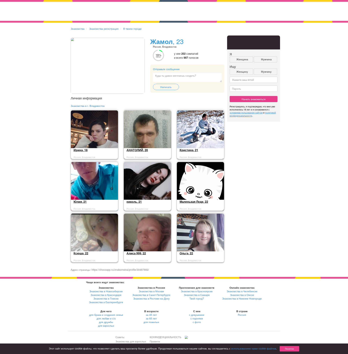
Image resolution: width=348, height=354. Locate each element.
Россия (242, 315)
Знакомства (77, 28)
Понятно (289, 348)
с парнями (196, 318)
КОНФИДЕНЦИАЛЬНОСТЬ (165, 337)
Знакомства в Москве (151, 291)
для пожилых (151, 322)
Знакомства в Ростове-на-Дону (151, 298)
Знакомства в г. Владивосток (88, 106)
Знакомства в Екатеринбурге (106, 302)
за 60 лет (151, 318)
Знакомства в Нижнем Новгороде (242, 298)
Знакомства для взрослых (130, 341)
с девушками (196, 315)
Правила (155, 341)
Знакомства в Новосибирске (106, 291)
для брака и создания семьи (106, 315)
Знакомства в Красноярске (197, 291)
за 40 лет (151, 315)
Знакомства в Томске (106, 298)
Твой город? (196, 298)
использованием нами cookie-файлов (253, 348)
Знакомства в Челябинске (242, 291)
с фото (197, 322)
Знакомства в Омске (242, 295)
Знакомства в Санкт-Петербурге (151, 295)
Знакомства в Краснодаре (106, 295)
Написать (165, 87)
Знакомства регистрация (104, 28)
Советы (119, 337)
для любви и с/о (106, 318)
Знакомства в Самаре (197, 295)
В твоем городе (132, 28)
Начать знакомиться (254, 99)
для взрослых (106, 325)
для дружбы (106, 322)
